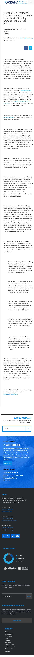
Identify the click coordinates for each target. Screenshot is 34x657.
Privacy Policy (9, 644)
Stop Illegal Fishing (9, 472)
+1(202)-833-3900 (7, 509)
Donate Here (17, 620)
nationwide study (26, 90)
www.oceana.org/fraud (10, 394)
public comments (9, 117)
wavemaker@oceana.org (9, 520)
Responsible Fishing (10, 478)
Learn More (7, 463)
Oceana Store (9, 634)
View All (5, 481)
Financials (8, 642)
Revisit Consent (10, 647)
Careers (7, 640)
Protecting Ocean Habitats (12, 475)
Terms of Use (9, 649)
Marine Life (8, 636)
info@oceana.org (7, 511)
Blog (6, 638)
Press (7, 632)
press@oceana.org (7, 530)
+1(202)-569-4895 (7, 518)
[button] (26, 48)
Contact (7, 651)
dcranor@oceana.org (26, 38)
